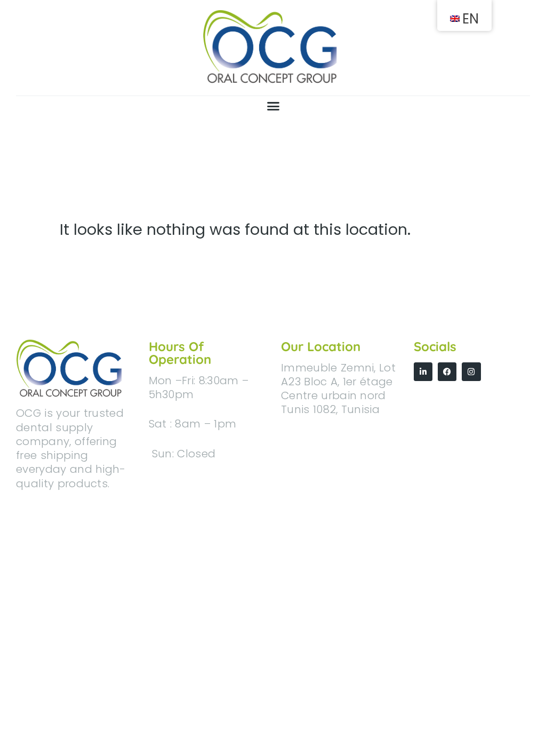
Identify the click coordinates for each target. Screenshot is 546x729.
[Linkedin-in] (423, 371)
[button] (273, 106)
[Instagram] (471, 371)
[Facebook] (447, 371)
